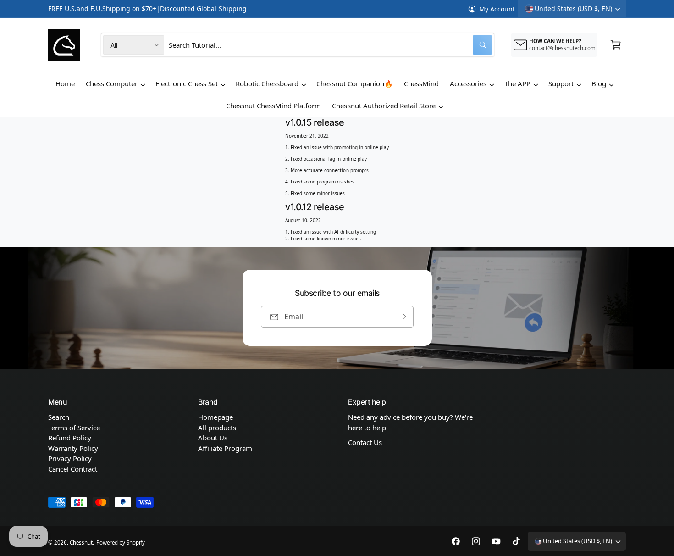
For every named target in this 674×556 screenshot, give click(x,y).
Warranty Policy (73, 448)
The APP (517, 83)
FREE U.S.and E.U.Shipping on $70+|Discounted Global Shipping (147, 8)
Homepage (215, 417)
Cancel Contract (72, 468)
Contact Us (365, 442)
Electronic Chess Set (186, 83)
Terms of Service (74, 427)
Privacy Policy (70, 458)
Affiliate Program (225, 448)
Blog (598, 83)
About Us (212, 437)
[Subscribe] (403, 317)
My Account (497, 9)
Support (561, 83)
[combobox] (330, 45)
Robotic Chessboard (267, 83)
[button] (616, 45)
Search (58, 417)
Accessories (468, 83)
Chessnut (81, 542)
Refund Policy (69, 437)
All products (217, 427)
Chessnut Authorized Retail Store (383, 105)
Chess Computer (112, 83)
